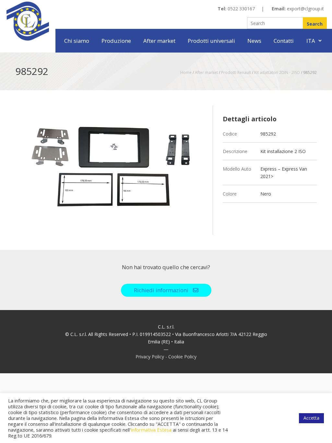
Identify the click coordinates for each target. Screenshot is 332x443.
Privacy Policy (150, 356)
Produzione (116, 40)
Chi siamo (76, 40)
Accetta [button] (311, 418)
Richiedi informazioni (162, 290)
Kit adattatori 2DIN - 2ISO (277, 72)
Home (186, 72)
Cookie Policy (182, 356)
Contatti (284, 40)
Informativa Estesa (151, 429)
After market (159, 40)
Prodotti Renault (236, 72)
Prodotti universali (211, 40)
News (254, 40)
